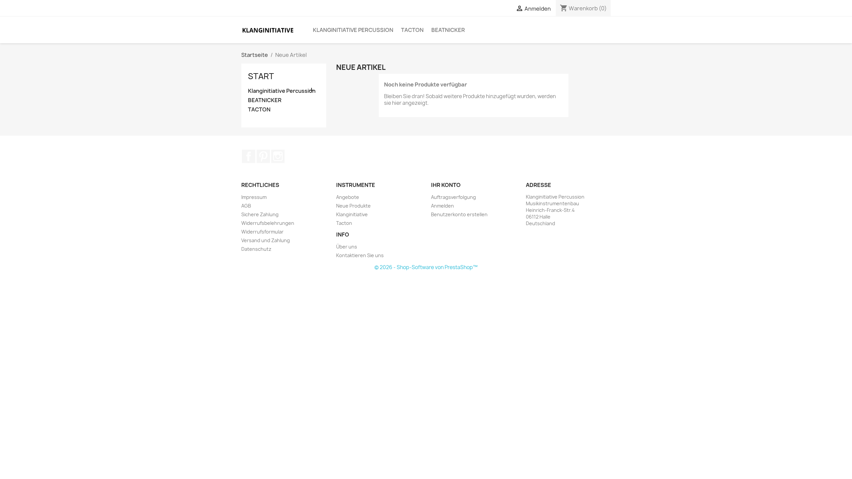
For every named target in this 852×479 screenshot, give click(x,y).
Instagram (278, 156)
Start (261, 76)
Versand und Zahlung (265, 240)
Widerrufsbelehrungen (267, 223)
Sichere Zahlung (260, 214)
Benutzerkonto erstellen (459, 214)
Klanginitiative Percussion (353, 30)
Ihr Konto (446, 185)
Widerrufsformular (262, 232)
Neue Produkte (353, 206)
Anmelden (442, 206)
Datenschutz (256, 249)
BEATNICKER (448, 30)
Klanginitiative (352, 214)
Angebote (347, 197)
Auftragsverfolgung (453, 197)
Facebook (248, 156)
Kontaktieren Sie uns (360, 255)
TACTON (412, 30)
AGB (246, 206)
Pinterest (263, 156)
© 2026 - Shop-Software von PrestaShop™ (426, 267)
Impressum (254, 197)
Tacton (344, 223)
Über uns (346, 246)
